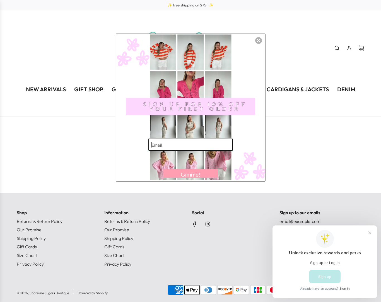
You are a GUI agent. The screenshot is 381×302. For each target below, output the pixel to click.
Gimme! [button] (191, 174)
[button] (258, 40)
